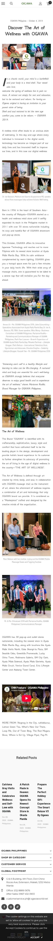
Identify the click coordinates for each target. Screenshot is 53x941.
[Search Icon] (11, 3)
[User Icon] (40, 3)
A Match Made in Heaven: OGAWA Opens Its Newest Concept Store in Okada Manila (25, 801)
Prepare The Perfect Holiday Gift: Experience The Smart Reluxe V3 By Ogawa (43, 800)
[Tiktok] (17, 907)
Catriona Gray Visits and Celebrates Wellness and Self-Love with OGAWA (8, 798)
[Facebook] (4, 907)
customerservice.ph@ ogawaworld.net (27, 898)
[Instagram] (11, 907)
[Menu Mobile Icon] (3, 3)
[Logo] (27, 3)
